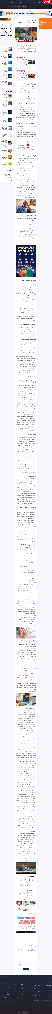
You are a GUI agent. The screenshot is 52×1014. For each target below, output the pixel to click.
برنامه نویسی (37, 985)
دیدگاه (34, 953)
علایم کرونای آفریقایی (26, 923)
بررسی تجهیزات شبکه (37, 2)
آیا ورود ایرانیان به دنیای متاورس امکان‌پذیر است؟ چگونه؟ (4, 69)
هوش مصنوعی (37, 988)
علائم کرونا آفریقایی (20, 918)
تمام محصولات (20, 997)
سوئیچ (22, 991)
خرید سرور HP (9, 175)
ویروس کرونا (33, 918)
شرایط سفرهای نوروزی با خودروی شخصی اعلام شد (32, 907)
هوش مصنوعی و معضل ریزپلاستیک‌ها (28, 889)
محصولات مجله (20, 2)
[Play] (17, 872)
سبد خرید (7, 1000)
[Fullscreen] (35, 872)
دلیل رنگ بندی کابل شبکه (4, 151)
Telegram (33, 928)
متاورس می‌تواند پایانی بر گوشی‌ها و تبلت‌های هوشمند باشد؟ (4, 49)
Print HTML (24, 928)
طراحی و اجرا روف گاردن (7, 174)
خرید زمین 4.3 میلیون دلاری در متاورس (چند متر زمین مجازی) (4, 76)
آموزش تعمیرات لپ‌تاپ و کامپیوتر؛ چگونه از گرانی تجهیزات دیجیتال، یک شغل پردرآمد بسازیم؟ (4, 143)
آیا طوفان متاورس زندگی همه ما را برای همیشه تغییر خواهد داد (4, 62)
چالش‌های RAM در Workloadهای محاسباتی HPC (4, 135)
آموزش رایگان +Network (48, 996)
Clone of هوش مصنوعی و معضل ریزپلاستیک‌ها (4, 96)
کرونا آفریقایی (33, 920)
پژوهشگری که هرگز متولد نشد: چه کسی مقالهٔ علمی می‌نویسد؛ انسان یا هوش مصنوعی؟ (26, 880)
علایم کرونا (33, 923)
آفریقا (20, 923)
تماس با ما (13, 2)
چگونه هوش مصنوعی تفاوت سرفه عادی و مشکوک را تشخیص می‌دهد (26, 908)
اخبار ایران (32, 25)
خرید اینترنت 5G (8, 177)
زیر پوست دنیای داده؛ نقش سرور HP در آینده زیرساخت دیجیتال (4, 163)
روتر (22, 988)
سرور (19, 1012)
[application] (26, 868)
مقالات (30, 2)
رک (22, 994)
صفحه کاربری (6, 997)
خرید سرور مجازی (8, 179)
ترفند (26, 2)
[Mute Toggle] (33, 872)
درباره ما (7, 987)
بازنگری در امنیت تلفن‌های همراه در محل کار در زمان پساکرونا (19, 907)
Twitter (29, 928)
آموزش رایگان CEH (47, 1001)
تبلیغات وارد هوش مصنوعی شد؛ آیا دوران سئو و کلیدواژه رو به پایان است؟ (26, 885)
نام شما (34, 939)
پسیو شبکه (10, 180)
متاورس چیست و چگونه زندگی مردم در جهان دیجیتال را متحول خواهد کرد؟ (4, 84)
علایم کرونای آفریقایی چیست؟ (27, 22)
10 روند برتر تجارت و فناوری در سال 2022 (4, 56)
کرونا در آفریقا (26, 920)
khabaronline (30, 913)
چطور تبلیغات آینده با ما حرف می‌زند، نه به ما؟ (4, 157)
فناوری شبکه (48, 985)
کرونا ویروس (27, 918)
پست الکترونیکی (32, 945)
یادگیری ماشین (37, 992)
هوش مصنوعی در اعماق (28, 892)
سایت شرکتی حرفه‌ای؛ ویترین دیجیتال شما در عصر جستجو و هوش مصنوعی (4, 128)
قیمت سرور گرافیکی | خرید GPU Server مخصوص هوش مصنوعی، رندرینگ (4, 120)
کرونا (21, 920)
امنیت (49, 988)
